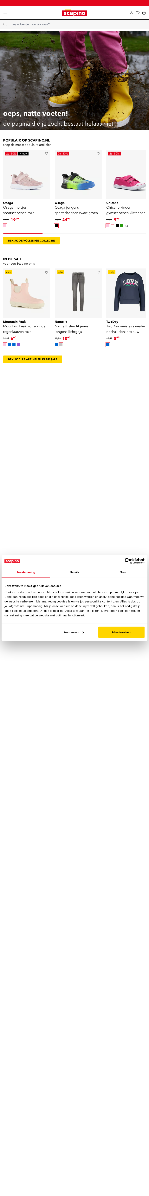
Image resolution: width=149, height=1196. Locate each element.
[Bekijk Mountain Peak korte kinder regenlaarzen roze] (26, 291)
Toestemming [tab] (26, 572)
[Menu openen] (5, 12)
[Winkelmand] (144, 13)
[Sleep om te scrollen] (23, 233)
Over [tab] (123, 572)
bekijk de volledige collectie (31, 240)
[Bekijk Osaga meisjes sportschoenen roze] (26, 173)
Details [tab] (74, 572)
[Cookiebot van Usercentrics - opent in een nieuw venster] (128, 561)
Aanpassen (71, 632)
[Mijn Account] (131, 13)
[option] (4, 225)
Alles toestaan (121, 632)
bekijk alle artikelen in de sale (32, 359)
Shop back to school (76, 3)
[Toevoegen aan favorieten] (46, 153)
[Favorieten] (138, 13)
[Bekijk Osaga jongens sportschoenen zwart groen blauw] (78, 173)
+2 (126, 225)
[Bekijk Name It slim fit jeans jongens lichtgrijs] (78, 291)
